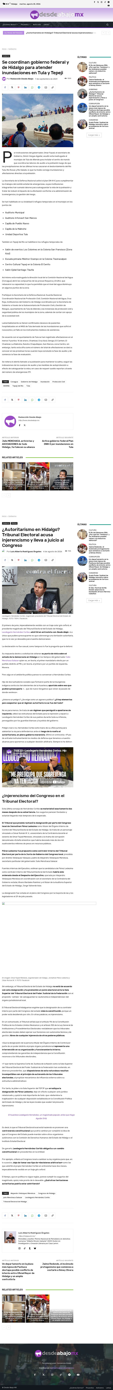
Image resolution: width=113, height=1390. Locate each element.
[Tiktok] (105, 2)
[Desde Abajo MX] (57, 14)
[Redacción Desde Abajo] (4, 79)
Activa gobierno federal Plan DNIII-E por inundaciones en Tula (57, 444)
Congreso (93, 120)
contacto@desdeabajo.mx (62, 1368)
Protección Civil (59, 382)
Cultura (13, 477)
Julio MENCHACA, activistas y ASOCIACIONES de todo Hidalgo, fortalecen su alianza (18, 444)
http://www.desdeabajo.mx (28, 420)
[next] (108, 33)
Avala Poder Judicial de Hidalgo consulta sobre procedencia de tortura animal (98, 125)
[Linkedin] (25, 87)
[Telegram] (108, 2)
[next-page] (8, 495)
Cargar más (93, 135)
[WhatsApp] (32, 87)
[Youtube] (108, 6)
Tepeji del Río (17, 386)
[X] (12, 87)
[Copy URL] (52, 87)
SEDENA (6, 386)
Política (37, 479)
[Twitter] (98, 2)
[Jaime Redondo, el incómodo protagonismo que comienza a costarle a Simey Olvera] (37, 476)
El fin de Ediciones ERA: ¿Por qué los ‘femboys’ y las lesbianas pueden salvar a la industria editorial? (14, 484)
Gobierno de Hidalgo (29, 382)
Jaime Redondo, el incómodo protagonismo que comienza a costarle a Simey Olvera (37, 485)
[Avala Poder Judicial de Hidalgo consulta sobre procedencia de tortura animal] (82, 124)
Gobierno (12, 49)
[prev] (103, 33)
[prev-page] (4, 495)
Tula (28, 386)
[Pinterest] (18, 87)
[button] (107, 24)
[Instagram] (101, 2)
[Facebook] (94, 2)
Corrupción (94, 103)
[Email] (46, 87)
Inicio (4, 49)
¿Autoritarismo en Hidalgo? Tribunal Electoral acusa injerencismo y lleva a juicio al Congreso (61, 484)
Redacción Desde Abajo (21, 79)
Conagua (14, 382)
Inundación (45, 382)
